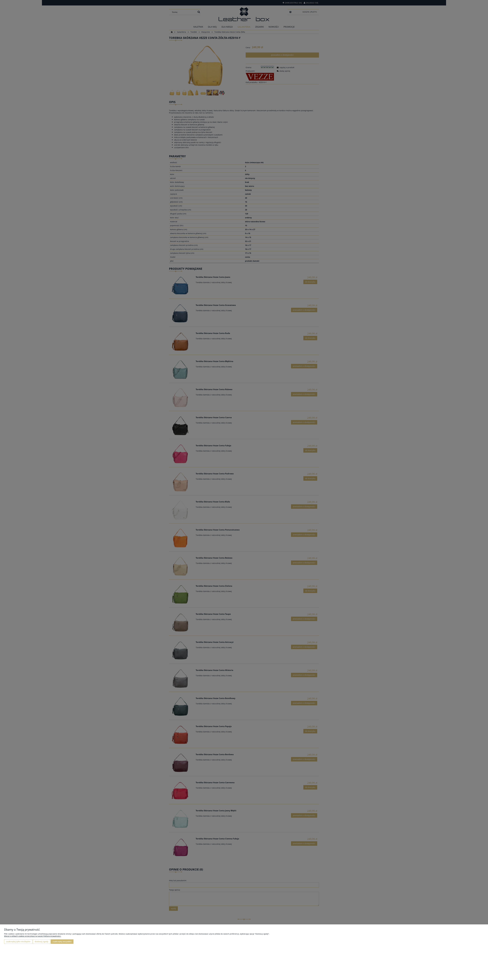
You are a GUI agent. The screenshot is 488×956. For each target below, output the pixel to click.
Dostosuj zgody (41, 941)
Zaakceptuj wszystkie (62, 941)
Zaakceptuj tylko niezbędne (18, 941)
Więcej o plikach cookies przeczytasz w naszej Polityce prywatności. (32, 936)
